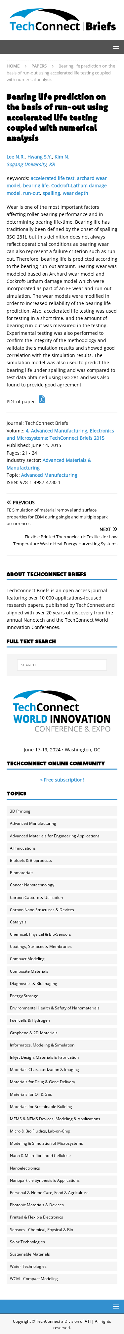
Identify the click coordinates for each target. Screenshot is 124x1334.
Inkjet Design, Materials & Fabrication (44, 1057)
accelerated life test (52, 178)
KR (52, 164)
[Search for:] (62, 665)
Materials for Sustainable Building (41, 1106)
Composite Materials (29, 971)
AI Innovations (23, 848)
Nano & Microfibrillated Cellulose (40, 1155)
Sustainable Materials (30, 1254)
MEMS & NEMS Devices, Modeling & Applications (55, 1119)
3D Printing (20, 811)
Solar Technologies (27, 1242)
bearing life (36, 185)
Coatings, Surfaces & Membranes (41, 946)
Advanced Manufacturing (49, 475)
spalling (51, 193)
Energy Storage (24, 996)
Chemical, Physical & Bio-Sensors (40, 934)
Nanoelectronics (25, 1168)
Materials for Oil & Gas (31, 1094)
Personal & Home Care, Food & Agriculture (49, 1192)
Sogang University (26, 164)
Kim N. (62, 157)
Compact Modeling (27, 958)
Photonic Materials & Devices (37, 1205)
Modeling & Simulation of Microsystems (46, 1143)
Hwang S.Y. (39, 157)
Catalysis (18, 922)
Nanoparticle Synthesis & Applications (45, 1180)
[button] (114, 46)
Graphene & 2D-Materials (34, 1033)
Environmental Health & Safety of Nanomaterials (55, 1008)
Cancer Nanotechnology (32, 885)
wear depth (75, 193)
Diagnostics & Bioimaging (33, 983)
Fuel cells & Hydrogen (30, 1020)
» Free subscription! (62, 780)
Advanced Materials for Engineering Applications (55, 836)
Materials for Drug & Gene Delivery (42, 1082)
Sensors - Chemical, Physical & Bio (41, 1229)
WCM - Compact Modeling (34, 1278)
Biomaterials (21, 872)
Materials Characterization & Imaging (44, 1069)
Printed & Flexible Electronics (36, 1217)
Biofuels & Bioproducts (31, 860)
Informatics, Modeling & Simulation (42, 1045)
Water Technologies (28, 1266)
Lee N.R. (16, 157)
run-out (31, 193)
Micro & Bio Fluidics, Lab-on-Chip (40, 1131)
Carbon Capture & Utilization (36, 897)
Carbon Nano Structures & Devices (42, 909)
